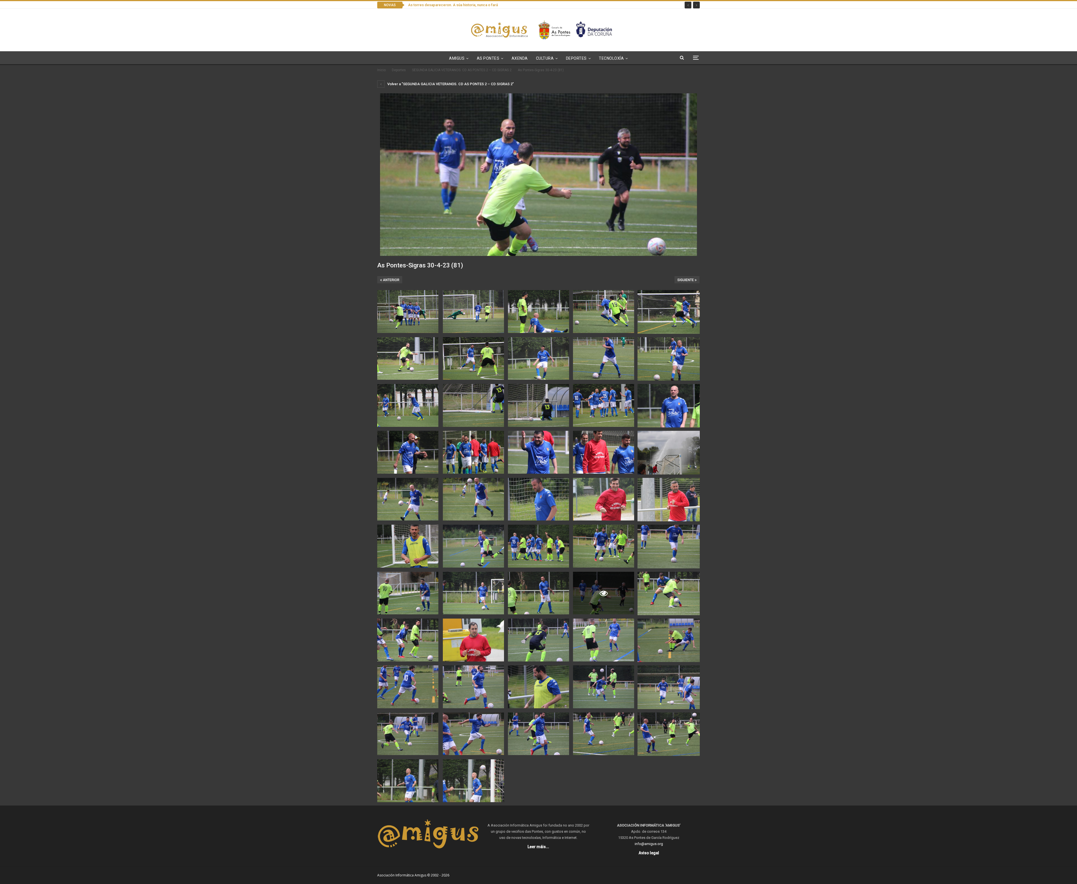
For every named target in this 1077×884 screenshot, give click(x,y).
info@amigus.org (649, 844)
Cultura (545, 58)
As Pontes (488, 58)
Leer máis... (538, 846)
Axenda (520, 58)
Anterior (390, 280)
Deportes (576, 58)
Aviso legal (649, 853)
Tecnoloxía (611, 58)
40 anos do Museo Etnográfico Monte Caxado (446, 5)
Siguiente (686, 280)
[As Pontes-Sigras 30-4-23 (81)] (407, 311)
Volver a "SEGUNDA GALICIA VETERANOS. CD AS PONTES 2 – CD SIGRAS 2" (450, 84)
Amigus (456, 58)
